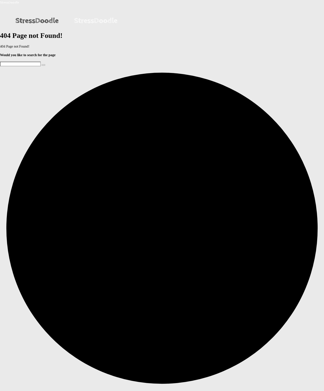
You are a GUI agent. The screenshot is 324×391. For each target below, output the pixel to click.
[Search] (43, 65)
